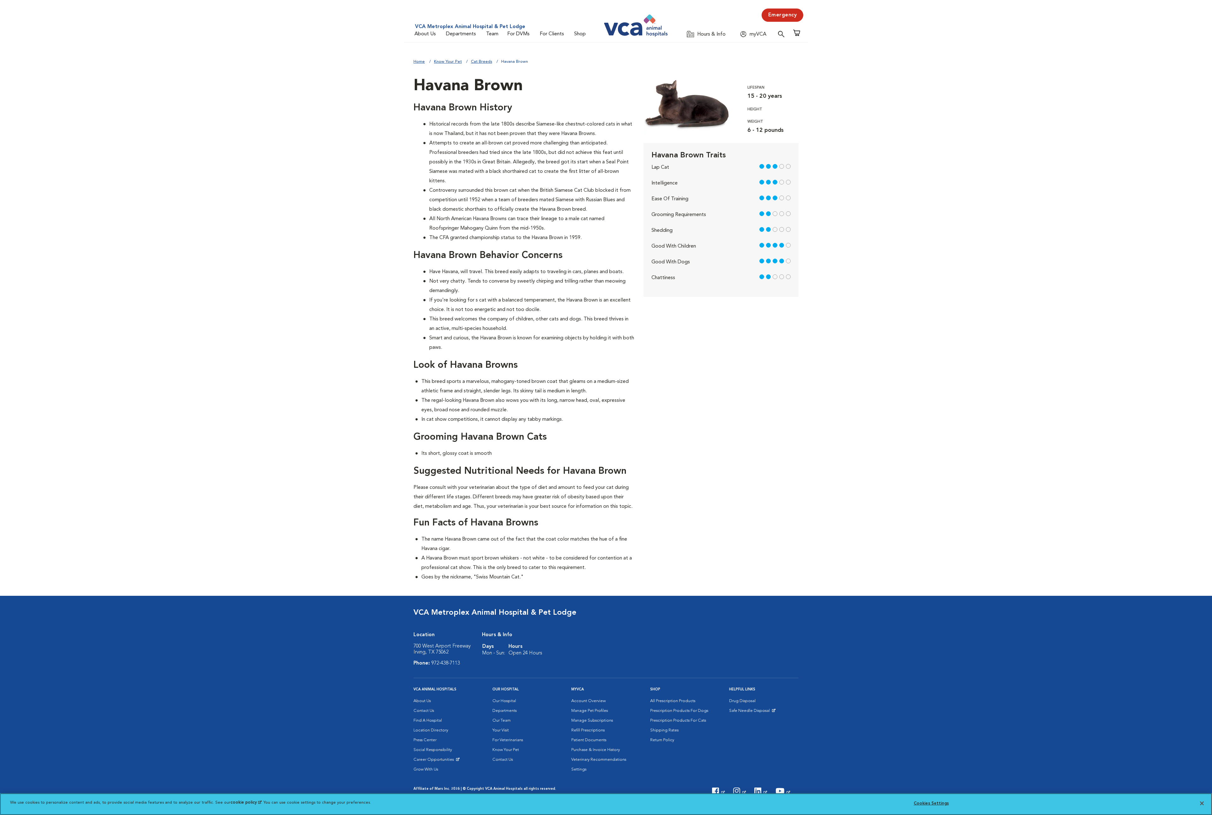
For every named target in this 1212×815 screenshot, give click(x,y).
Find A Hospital (427, 720)
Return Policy (662, 740)
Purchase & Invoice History (595, 750)
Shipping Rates (664, 730)
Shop (580, 34)
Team (492, 34)
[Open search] (782, 34)
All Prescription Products (672, 701)
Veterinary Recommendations (598, 760)
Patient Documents (588, 740)
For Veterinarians (507, 740)
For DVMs (518, 34)
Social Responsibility (432, 750)
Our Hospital (504, 701)
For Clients (552, 34)
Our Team (501, 720)
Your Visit (500, 730)
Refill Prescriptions (588, 730)
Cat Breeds (481, 62)
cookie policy (245, 802)
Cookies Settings (931, 803)
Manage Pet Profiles (589, 711)
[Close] (1202, 803)
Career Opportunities (434, 761)
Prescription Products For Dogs (679, 711)
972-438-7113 (445, 663)
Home (419, 62)
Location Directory (430, 730)
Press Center (425, 740)
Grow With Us (425, 769)
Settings (578, 769)
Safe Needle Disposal (750, 712)
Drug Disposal (742, 701)
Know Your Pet (448, 62)
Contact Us (423, 711)
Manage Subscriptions (592, 720)
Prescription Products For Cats (678, 720)
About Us (425, 34)
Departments (461, 34)
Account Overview (588, 701)
